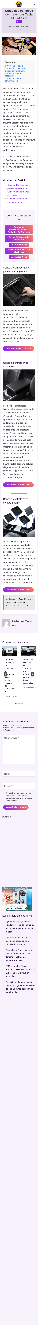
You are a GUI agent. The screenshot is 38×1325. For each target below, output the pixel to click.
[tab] (15, 703)
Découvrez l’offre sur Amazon (18, 485)
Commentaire (11, 738)
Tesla (19, 21)
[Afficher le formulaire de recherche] (34, 4)
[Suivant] (32, 674)
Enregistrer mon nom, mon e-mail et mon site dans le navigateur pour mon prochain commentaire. (19, 797)
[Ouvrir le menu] (4, 4)
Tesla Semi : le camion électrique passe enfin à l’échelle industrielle (17, 941)
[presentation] (9, 651)
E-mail (8, 786)
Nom (7, 774)
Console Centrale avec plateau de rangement (16, 70)
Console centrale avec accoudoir (16, 75)
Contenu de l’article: (16, 66)
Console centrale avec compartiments (16, 79)
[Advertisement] (17, 847)
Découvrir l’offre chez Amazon (18, 348)
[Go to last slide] (5, 674)
